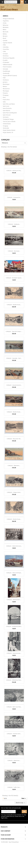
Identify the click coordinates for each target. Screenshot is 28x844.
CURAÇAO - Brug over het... (14, 438)
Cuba (4, 51)
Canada (5, 40)
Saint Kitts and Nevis (9, 104)
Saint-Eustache (7, 108)
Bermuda (5, 32)
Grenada (5, 69)
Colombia (5, 47)
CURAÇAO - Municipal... (14, 251)
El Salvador (6, 62)
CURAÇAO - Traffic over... (14, 787)
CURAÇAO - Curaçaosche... (14, 197)
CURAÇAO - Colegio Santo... (14, 492)
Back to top (20, 803)
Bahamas (5, 25)
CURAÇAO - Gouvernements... (14, 385)
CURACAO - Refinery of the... (14, 170)
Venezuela (6, 128)
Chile (4, 45)
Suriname (5, 117)
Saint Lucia (6, 106)
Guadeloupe (6, 71)
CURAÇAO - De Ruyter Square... (14, 278)
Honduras (6, 80)
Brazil (4, 38)
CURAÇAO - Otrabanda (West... (14, 626)
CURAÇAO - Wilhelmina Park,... (14, 680)
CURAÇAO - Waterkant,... (14, 465)
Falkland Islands (7, 64)
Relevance (14, 143)
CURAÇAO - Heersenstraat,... (14, 653)
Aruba (4, 23)
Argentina (6, 21)
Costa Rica (6, 49)
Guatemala (6, 73)
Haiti (4, 78)
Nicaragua (6, 91)
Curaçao (5, 53)
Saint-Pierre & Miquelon (10, 113)
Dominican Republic (9, 58)
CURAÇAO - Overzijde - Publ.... (14, 358)
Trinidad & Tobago (8, 119)
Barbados (5, 27)
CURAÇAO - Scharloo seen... (14, 733)
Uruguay (5, 126)
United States (7, 124)
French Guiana (7, 67)
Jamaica (5, 82)
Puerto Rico (6, 99)
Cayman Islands (7, 43)
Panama (5, 93)
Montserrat (6, 89)
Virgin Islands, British (9, 130)
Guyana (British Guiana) (10, 75)
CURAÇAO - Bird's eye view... (14, 707)
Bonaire (5, 36)
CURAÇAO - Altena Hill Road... (14, 573)
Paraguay (5, 95)
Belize (4, 29)
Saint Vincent (6, 115)
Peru (4, 97)
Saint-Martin (6, 110)
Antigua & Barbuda (8, 18)
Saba (4, 102)
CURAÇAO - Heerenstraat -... (14, 599)
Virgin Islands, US (8, 132)
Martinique (6, 84)
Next (24, 798)
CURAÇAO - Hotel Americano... (14, 546)
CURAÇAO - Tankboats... (14, 224)
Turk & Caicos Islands (9, 121)
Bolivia (5, 34)
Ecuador (5, 60)
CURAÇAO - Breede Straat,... (14, 304)
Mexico (5, 86)
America (5, 16)
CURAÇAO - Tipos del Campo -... (14, 331)
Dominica (5, 56)
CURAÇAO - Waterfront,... (14, 760)
